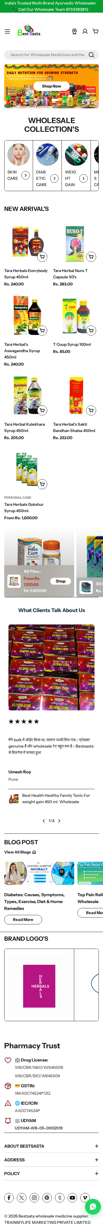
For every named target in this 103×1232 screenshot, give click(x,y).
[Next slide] (67, 100)
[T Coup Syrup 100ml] (76, 315)
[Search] (91, 55)
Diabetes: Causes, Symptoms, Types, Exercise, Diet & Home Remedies (34, 901)
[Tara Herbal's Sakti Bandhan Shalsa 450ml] (76, 395)
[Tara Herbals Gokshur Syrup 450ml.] (27, 469)
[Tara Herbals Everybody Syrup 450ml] (27, 241)
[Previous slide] (35, 100)
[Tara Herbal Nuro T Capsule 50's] (76, 241)
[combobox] (51, 55)
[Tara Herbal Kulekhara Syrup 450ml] (27, 395)
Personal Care (17, 497)
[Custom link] (74, 31)
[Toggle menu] (7, 31)
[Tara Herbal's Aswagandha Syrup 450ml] (27, 315)
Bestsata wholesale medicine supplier (53, 1216)
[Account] (85, 31)
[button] (42, 100)
